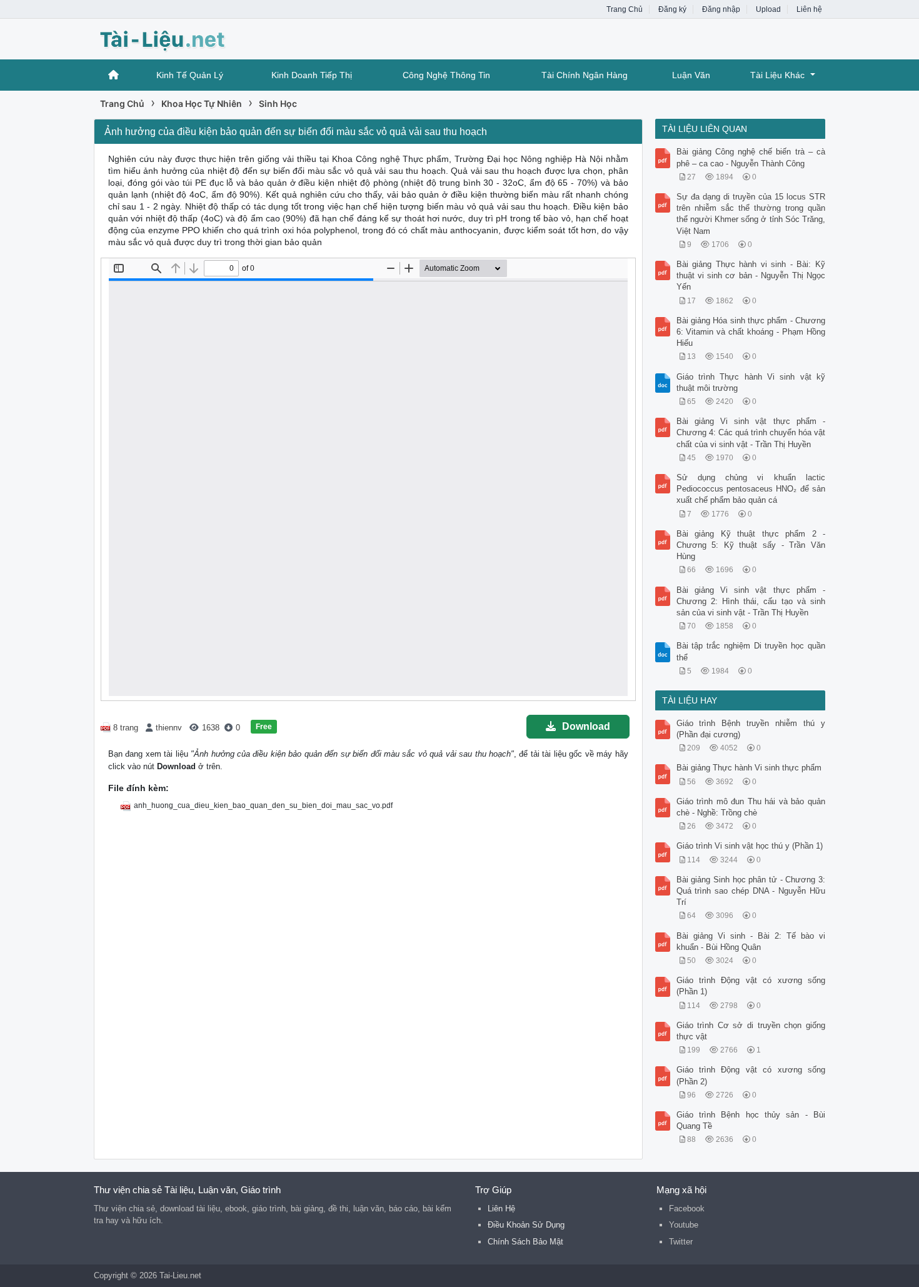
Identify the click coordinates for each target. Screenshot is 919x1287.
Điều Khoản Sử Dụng (526, 1224)
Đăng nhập (721, 9)
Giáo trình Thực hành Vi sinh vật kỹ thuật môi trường (751, 382)
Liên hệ (809, 9)
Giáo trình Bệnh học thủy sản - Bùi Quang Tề (751, 1120)
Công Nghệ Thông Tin (446, 75)
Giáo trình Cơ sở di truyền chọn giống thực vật (751, 1031)
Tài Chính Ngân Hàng (584, 75)
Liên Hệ (501, 1208)
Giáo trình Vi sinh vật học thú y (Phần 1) (749, 845)
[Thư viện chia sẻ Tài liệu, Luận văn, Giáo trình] (194, 38)
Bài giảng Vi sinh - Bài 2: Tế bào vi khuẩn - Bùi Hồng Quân (751, 941)
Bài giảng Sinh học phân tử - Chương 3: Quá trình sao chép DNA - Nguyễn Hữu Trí (751, 891)
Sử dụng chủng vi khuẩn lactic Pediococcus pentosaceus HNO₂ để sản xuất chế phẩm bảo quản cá (751, 489)
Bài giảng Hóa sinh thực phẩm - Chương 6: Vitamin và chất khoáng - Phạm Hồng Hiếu (751, 332)
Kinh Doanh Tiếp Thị (311, 75)
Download (586, 726)
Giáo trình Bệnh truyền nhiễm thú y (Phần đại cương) (751, 729)
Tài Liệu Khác (777, 75)
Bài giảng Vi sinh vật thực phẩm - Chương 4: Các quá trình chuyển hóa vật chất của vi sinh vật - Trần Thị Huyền (751, 432)
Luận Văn (691, 75)
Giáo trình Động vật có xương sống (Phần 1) (751, 986)
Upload (768, 9)
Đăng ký (672, 9)
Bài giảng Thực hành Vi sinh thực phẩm (748, 767)
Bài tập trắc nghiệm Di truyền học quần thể (751, 651)
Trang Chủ (624, 9)
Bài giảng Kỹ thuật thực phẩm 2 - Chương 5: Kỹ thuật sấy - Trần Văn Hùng (751, 545)
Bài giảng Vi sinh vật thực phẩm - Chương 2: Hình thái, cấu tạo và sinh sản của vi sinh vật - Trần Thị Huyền (751, 601)
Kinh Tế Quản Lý (189, 75)
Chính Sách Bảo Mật (525, 1241)
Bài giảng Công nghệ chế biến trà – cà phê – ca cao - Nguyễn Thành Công (751, 157)
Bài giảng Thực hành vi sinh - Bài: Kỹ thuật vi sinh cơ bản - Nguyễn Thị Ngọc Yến (751, 275)
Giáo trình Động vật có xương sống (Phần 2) (751, 1075)
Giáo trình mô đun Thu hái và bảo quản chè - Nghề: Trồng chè (751, 807)
